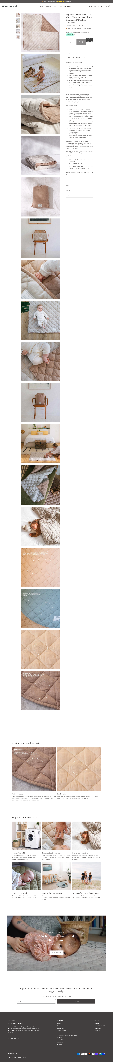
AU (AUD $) (92, 6)
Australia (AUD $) (12, 1053)
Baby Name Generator (66, 6)
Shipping (68, 185)
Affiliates (59, 1044)
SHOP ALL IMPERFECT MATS (76, 57)
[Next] (18, 41)
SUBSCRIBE (76, 1001)
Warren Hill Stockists (99, 1026)
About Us (48, 6)
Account (100, 6)
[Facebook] (8, 1038)
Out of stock (81, 42)
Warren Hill (13, 1057)
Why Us (59, 1026)
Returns (68, 190)
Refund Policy (60, 1028)
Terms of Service (61, 1040)
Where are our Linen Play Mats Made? (67, 1035)
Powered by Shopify (21, 1057)
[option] (18, 15)
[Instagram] (15, 1038)
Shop (41, 6)
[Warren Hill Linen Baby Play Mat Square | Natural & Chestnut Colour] (18, 20)
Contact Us (97, 1030)
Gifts (55, 6)
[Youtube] (12, 1038)
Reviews (68, 195)
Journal (58, 1033)
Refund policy (60, 1042)
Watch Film (57, 952)
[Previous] (18, 11)
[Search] (105, 6)
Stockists (59, 1037)
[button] (89, 41)
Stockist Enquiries (61, 1030)
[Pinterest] (18, 1038)
